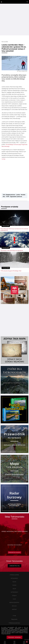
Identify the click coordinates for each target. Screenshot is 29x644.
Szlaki (14, 581)
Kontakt (14, 609)
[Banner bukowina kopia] (14, 303)
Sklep (14, 588)
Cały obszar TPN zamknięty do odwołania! (12, 250)
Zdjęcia (14, 595)
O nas (14, 615)
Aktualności (14, 578)
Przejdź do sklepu (14, 552)
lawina (18, 194)
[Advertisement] (14, 19)
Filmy (14, 599)
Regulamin (14, 619)
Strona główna (14, 574)
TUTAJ (3, 159)
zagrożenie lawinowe (16, 196)
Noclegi (14, 606)
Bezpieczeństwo (14, 602)
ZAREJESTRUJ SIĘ (14, 565)
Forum (14, 585)
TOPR (7, 196)
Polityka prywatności (14, 623)
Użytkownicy (14, 592)
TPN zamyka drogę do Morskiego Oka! (11, 271)
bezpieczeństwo (10, 194)
